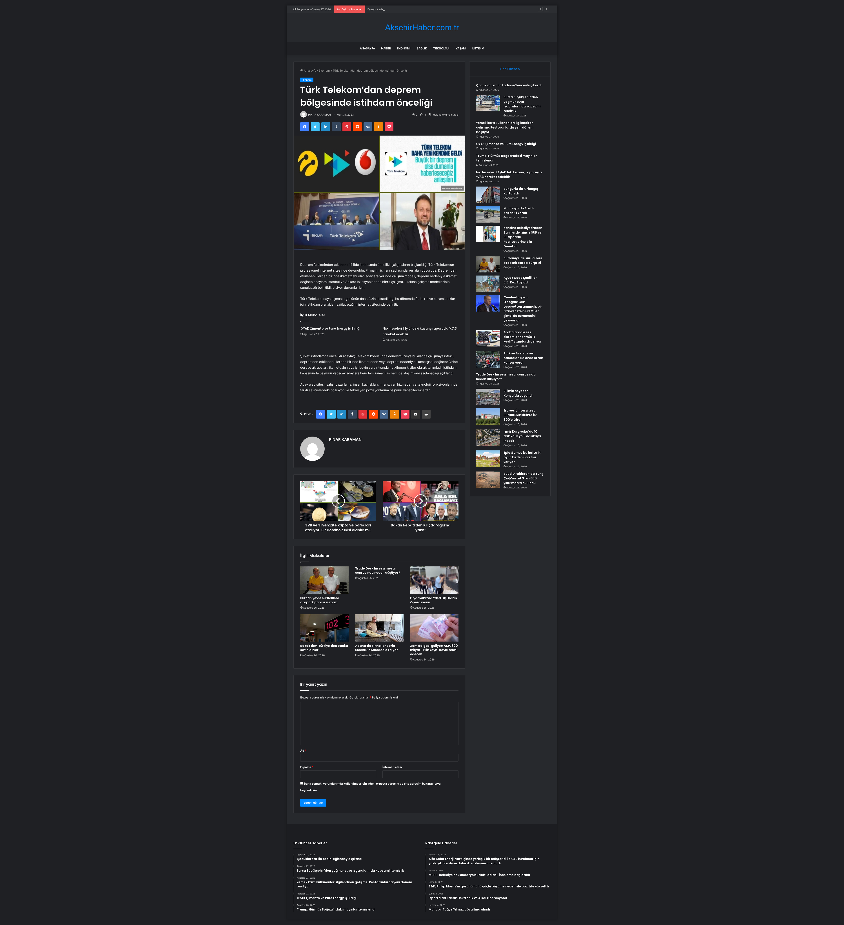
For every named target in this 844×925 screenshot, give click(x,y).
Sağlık (422, 48)
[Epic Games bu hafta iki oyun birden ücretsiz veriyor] (488, 458)
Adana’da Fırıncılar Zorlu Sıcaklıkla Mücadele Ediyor (376, 648)
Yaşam (461, 48)
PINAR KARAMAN (319, 114)
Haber (386, 48)
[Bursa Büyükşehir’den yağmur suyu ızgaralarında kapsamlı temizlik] (488, 103)
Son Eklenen (510, 69)
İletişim (478, 48)
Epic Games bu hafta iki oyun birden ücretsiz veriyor (522, 457)
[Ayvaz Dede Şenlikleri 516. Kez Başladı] (488, 284)
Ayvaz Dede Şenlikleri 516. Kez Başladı (521, 280)
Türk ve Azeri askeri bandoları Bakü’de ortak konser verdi (523, 358)
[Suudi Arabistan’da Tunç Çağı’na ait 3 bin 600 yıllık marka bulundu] (488, 480)
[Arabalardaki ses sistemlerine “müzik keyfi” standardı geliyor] (488, 338)
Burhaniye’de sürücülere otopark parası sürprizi (319, 600)
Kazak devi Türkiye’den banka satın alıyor (324, 648)
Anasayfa (367, 48)
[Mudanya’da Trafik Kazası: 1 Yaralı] (488, 214)
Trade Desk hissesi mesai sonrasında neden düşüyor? (377, 570)
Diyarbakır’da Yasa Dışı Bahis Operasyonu (433, 600)
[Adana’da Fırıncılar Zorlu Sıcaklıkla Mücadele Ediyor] (379, 628)
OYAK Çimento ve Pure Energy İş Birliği (330, 328)
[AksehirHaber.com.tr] (422, 27)
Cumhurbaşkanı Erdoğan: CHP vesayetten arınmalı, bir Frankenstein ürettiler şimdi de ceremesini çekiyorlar (523, 309)
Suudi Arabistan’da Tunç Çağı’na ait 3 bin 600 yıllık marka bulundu (523, 478)
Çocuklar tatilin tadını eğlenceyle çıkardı (509, 85)
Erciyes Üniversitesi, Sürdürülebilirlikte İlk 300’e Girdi (520, 415)
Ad (303, 750)
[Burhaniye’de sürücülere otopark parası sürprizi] (324, 580)
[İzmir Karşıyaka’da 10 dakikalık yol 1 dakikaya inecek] (488, 437)
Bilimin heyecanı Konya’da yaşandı (518, 393)
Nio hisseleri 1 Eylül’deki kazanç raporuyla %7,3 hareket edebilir (509, 174)
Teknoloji (441, 48)
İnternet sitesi (392, 767)
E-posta (306, 767)
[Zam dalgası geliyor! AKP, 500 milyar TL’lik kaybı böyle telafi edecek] (434, 628)
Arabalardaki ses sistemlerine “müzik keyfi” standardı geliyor (523, 337)
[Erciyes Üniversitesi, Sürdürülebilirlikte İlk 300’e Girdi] (488, 416)
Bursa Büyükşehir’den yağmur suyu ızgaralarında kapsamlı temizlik (522, 104)
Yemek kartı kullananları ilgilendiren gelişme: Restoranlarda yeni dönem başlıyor (421, 9)
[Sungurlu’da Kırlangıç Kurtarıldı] (488, 195)
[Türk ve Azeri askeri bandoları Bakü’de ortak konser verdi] (488, 359)
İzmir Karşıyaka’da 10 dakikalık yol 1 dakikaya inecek (522, 436)
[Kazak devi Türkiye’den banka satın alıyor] (324, 628)
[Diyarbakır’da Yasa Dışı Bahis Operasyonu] (434, 580)
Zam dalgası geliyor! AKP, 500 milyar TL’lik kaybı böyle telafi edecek (434, 650)
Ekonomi (404, 48)
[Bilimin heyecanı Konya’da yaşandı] (488, 397)
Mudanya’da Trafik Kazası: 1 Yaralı (519, 210)
